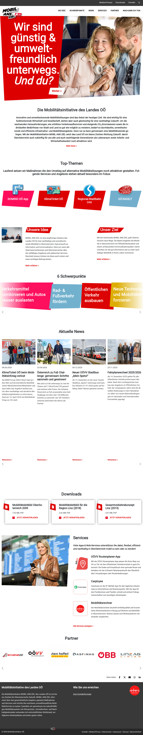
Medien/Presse (105, 2)
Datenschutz (106, 732)
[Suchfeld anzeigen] (139, 3)
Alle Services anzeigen (82, 626)
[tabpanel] (12, 655)
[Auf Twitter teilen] (123, 678)
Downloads (120, 2)
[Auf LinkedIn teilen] (138, 678)
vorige (3, 312)
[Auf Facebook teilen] (118, 678)
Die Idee (61, 10)
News (91, 10)
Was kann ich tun (131, 10)
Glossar (126, 732)
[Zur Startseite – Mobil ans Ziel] (12, 13)
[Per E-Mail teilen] (128, 678)
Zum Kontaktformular (82, 694)
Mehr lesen (70, 146)
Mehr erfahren (31, 265)
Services (102, 10)
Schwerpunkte (77, 10)
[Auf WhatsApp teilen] (133, 678)
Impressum (117, 732)
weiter (140, 312)
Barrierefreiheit (135, 732)
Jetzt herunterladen (27, 517)
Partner (115, 10)
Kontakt (131, 2)
